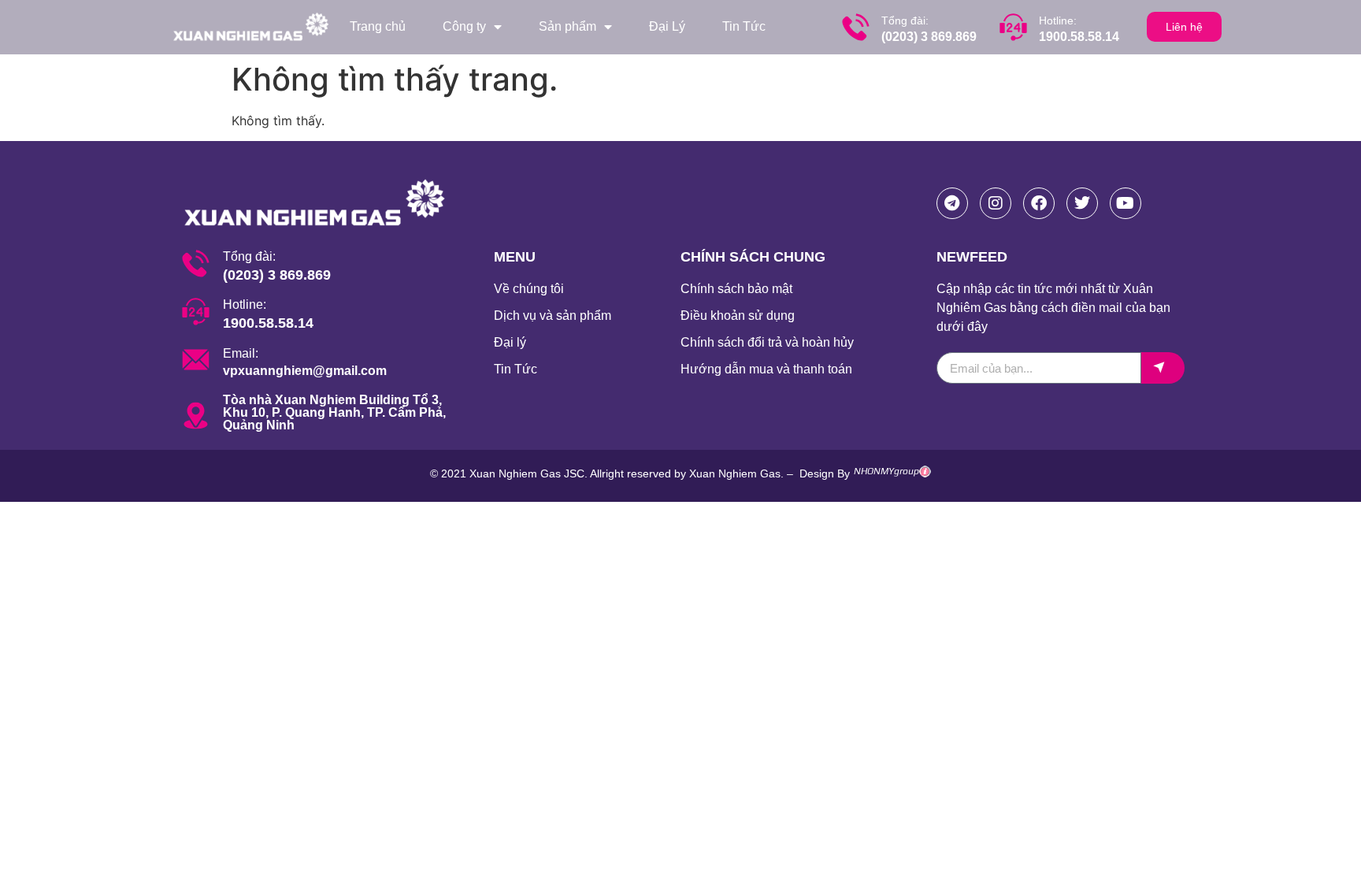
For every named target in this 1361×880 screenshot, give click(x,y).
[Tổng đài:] (856, 27)
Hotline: (1058, 20)
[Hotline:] (1013, 27)
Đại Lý (667, 26)
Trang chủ (378, 26)
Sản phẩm (567, 26)
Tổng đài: (905, 20)
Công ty (464, 26)
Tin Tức (744, 26)
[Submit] (1163, 368)
